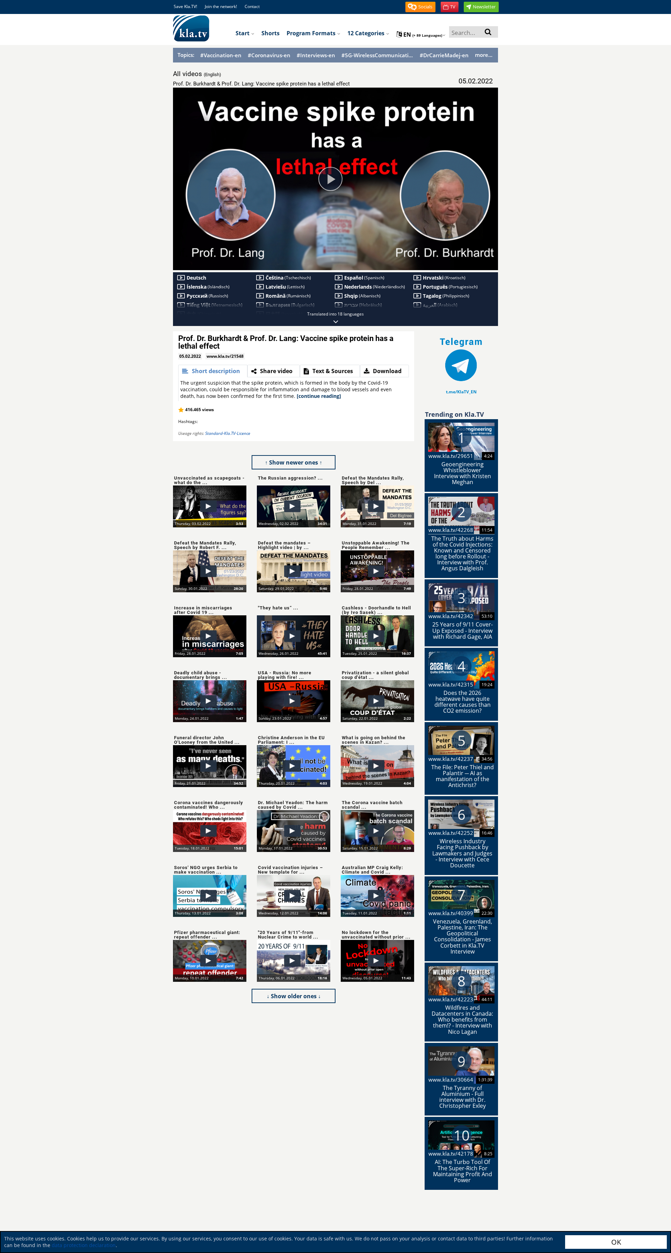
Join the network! (221, 6)
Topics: (186, 54)
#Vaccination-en (220, 55)
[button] (420, 7)
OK (616, 1242)
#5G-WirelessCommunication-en (377, 55)
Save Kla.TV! (185, 6)
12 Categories (366, 33)
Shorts (270, 33)
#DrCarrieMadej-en (444, 55)
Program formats (312, 33)
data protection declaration (84, 1245)
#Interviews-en (316, 55)
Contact (252, 6)
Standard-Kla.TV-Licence (227, 433)
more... (483, 54)
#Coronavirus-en (269, 55)
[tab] (212, 371)
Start (243, 33)
